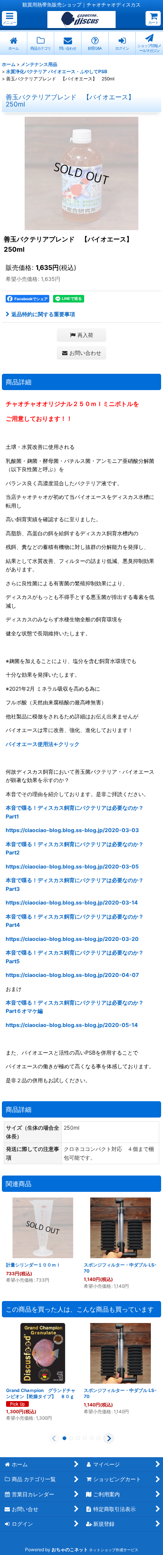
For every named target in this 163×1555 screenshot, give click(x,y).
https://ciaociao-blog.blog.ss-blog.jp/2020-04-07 (72, 975)
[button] (9, 18)
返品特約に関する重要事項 (43, 314)
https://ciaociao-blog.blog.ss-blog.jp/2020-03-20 (72, 939)
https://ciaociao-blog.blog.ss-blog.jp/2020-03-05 (72, 866)
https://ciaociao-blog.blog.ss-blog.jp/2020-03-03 (72, 830)
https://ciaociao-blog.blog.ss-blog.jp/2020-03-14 (72, 902)
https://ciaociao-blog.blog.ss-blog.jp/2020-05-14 (72, 1025)
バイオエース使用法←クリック (43, 744)
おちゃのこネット (70, 1549)
